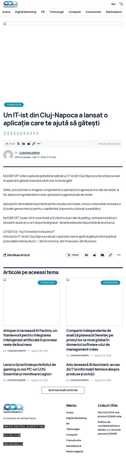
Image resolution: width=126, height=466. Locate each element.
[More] (38, 143)
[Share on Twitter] (18, 143)
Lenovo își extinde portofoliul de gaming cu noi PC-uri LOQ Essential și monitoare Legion (29, 369)
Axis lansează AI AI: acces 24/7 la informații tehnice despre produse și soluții (93, 369)
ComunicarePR (29, 152)
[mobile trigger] (120, 4)
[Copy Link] (33, 143)
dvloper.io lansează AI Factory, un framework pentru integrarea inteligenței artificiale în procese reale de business (30, 337)
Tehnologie (14, 104)
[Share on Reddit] (28, 143)
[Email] (102, 255)
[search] (106, 4)
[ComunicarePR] (10, 4)
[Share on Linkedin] (23, 143)
